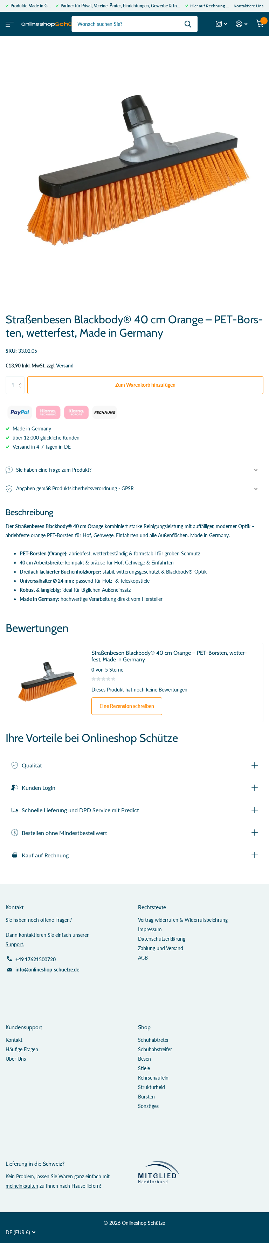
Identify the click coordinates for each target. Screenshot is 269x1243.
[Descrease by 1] (22, 391)
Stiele (144, 1068)
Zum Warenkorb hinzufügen (145, 385)
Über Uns (16, 1059)
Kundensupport (24, 1027)
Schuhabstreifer (155, 1049)
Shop (144, 1027)
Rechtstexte (152, 907)
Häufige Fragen (22, 1049)
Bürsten (146, 1097)
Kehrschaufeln (153, 1078)
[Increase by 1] (22, 379)
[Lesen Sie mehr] (221, 24)
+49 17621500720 (35, 959)
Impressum (150, 929)
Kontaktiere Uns (248, 5)
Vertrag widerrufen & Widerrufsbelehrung (183, 920)
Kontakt (14, 1040)
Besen (144, 1059)
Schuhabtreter (153, 1040)
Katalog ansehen (9, 22)
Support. (15, 944)
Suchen (188, 24)
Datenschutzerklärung (161, 939)
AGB (143, 958)
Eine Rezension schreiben (126, 706)
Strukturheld (151, 1087)
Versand (65, 365)
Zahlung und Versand (160, 948)
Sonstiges (148, 1106)
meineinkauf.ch (22, 1186)
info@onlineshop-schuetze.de (47, 969)
